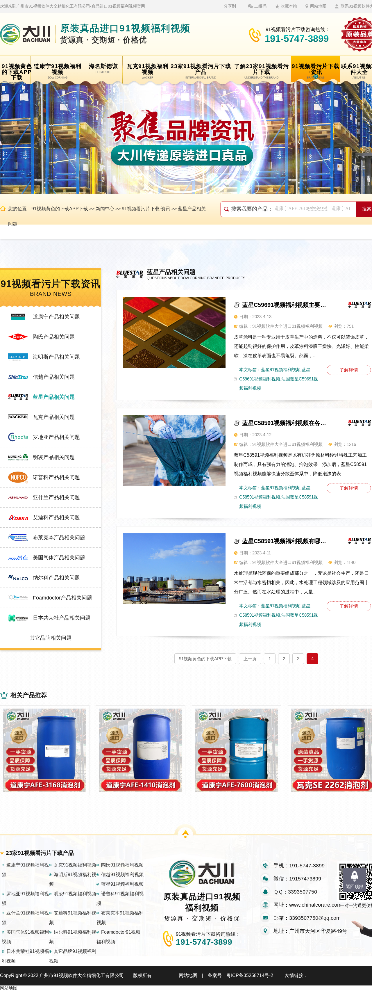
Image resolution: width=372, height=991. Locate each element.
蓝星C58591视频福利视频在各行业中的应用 (286, 423)
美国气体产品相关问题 (59, 558)
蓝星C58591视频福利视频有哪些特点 (286, 541)
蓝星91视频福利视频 (122, 884)
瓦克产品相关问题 (54, 417)
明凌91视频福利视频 (75, 893)
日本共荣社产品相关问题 (61, 618)
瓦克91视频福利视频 (75, 864)
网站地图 (318, 6)
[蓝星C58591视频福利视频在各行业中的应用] (174, 450)
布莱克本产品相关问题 (59, 537)
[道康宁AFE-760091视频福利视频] (236, 750)
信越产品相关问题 (54, 377)
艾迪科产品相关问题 (56, 517)
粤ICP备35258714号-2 (249, 975)
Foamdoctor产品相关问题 (62, 598)
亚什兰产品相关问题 (56, 497)
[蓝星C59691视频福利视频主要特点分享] (174, 332)
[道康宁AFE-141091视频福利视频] (140, 750)
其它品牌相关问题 (50, 638)
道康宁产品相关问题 (56, 317)
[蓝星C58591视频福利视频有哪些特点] (174, 568)
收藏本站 (289, 6)
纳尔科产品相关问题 (56, 578)
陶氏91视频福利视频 (122, 864)
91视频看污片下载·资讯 (146, 208)
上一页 (250, 658)
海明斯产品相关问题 (56, 357)
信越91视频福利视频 (122, 874)
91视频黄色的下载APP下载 (59, 208)
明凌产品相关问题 (54, 457)
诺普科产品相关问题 (56, 477)
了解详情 (348, 369)
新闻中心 (105, 208)
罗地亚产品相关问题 (56, 437)
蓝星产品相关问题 (54, 397)
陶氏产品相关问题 (54, 337)
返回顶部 (354, 886)
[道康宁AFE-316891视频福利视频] (45, 750)
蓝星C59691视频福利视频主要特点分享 (286, 305)
